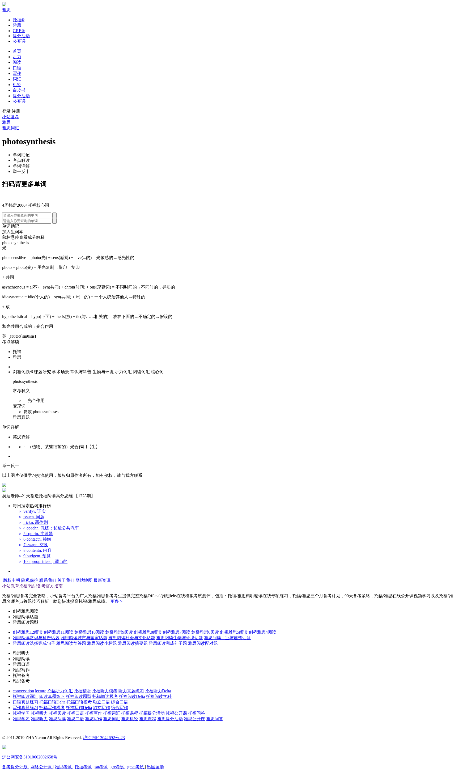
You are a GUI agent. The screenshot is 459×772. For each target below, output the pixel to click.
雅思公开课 (194, 718)
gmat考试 (136, 767)
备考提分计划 (15, 767)
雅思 (6, 10)
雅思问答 (214, 718)
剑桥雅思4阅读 (262, 632)
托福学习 (21, 713)
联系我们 (48, 580)
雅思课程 (147, 718)
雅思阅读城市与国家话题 (84, 637)
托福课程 (129, 713)
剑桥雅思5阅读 (234, 632)
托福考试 (83, 767)
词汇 (17, 79)
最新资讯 (102, 580)
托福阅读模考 (105, 696)
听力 (17, 56)
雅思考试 (64, 767)
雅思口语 (75, 718)
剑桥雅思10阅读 (89, 632)
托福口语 (75, 713)
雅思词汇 (10, 128)
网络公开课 (42, 767)
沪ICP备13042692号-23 (104, 737)
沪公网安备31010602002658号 (29, 757)
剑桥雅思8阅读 (148, 632)
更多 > (116, 601)
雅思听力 (39, 718)
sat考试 (101, 767)
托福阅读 (57, 713)
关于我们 (66, 580)
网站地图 (84, 580)
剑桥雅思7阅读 (176, 632)
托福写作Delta (79, 707)
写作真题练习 (25, 707)
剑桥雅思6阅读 (205, 632)
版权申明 (12, 580)
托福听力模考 (104, 691)
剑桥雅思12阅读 (27, 632)
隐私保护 (30, 580)
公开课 (19, 41)
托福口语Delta (52, 702)
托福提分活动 (152, 713)
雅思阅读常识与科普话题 (36, 637)
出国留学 (155, 767)
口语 (17, 68)
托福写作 (93, 713)
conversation (23, 691)
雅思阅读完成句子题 (168, 643)
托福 (18, 20)
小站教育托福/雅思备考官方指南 (32, 586)
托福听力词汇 (60, 691)
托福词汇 (111, 713)
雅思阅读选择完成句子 (34, 643)
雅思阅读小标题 (102, 643)
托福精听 (82, 691)
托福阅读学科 (159, 696)
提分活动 (21, 35)
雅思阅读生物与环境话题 (179, 637)
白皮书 (19, 90)
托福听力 (39, 713)
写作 (17, 73)
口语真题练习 (25, 702)
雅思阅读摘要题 (133, 643)
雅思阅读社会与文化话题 (131, 637)
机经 (17, 84)
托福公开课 (176, 713)
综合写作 (119, 707)
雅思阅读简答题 (71, 643)
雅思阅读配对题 (203, 643)
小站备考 (10, 116)
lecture (40, 691)
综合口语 (119, 702)
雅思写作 (93, 718)
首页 (17, 51)
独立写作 (101, 707)
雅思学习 (21, 718)
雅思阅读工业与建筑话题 (227, 637)
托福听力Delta (158, 691)
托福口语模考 (79, 702)
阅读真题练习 (52, 696)
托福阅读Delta (132, 696)
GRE (19, 30)
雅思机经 (129, 718)
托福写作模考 (52, 707)
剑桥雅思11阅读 (58, 632)
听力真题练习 (131, 691)
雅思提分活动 (170, 718)
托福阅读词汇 (25, 696)
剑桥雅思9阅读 (119, 632)
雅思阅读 (57, 718)
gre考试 (117, 767)
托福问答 (196, 713)
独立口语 (101, 702)
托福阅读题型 (78, 696)
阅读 (17, 62)
